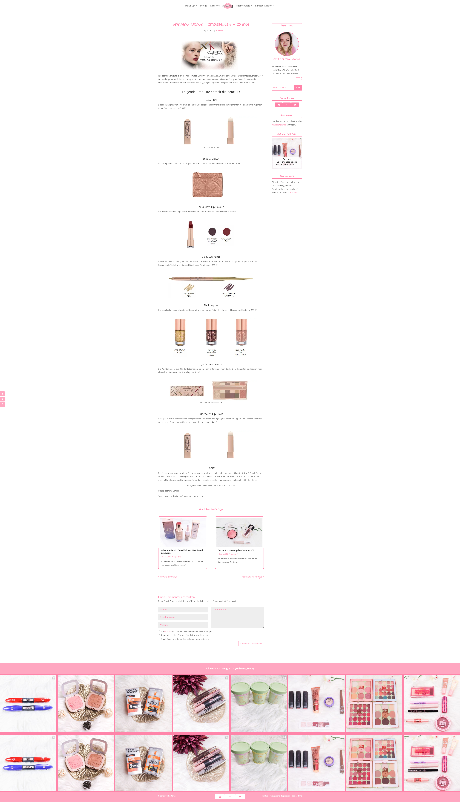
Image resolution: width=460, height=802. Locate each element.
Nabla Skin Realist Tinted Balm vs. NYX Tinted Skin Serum (182, 551)
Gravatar (168, 631)
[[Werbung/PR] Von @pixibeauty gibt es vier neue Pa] (374, 703)
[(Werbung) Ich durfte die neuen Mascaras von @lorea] (28, 703)
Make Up (190, 6)
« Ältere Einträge (167, 577)
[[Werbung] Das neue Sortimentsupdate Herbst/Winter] (316, 703)
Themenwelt (243, 6)
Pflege (203, 6)
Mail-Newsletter (279, 124)
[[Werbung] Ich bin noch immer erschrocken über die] (432, 703)
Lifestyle (215, 6)
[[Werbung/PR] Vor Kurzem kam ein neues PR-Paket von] (259, 703)
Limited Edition (263, 6)
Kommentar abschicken (251, 643)
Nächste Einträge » (253, 577)
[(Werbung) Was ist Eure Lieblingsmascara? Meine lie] (201, 703)
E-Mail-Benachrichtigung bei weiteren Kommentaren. (185, 639)
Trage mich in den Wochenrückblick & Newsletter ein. (185, 635)
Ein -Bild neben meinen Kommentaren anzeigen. (186, 631)
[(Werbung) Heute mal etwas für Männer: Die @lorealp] (143, 703)
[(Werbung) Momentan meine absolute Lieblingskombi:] (86, 703)
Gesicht (177, 557)
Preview (219, 30)
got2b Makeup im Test (286, 159)
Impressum (285, 796)
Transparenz (293, 192)
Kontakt (265, 796)
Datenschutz (297, 796)
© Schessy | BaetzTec (166, 796)
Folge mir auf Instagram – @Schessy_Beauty (230, 668)
